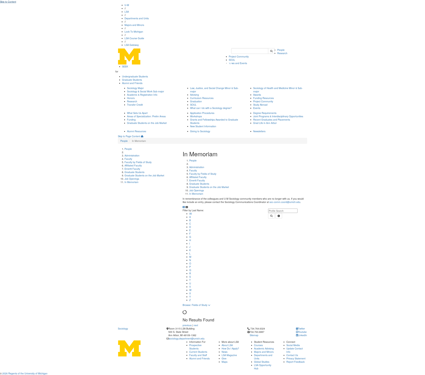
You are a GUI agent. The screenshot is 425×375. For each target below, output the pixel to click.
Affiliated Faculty (133, 165)
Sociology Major (135, 88)
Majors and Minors (134, 25)
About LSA (227, 345)
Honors (131, 98)
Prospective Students (195, 346)
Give (224, 358)
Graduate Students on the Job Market (147, 123)
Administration (132, 155)
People (281, 49)
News (224, 351)
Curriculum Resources (201, 98)
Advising (194, 94)
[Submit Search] (271, 51)
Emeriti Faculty (132, 168)
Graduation (196, 101)
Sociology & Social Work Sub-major (145, 91)
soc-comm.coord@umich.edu (284, 202)
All (190, 213)
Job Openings (132, 178)
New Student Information (203, 126)
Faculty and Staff (198, 355)
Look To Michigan (134, 31)
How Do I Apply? (230, 348)
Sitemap (254, 335)
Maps (224, 361)
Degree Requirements (264, 113)
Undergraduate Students (135, 76)
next (196, 325)
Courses (258, 345)
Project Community (239, 56)
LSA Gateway (132, 45)
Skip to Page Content (129, 136)
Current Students (198, 351)
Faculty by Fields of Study (138, 162)
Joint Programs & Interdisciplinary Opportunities (278, 116)
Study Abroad (260, 104)
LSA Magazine (229, 355)
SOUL (193, 104)
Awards (257, 94)
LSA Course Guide (134, 38)
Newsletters (259, 131)
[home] (142, 136)
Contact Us (292, 355)
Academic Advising (264, 348)
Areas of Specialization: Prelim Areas (146, 116)
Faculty (128, 158)
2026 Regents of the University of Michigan (24, 373)
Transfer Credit (135, 104)
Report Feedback (295, 361)
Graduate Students (132, 79)
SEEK (125, 66)
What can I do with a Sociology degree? (211, 108)
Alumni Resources (136, 131)
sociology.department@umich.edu (187, 338)
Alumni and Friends (132, 83)
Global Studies (261, 361)
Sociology (123, 328)
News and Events (238, 63)
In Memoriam (131, 182)
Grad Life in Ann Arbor (265, 123)
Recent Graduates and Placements (271, 119)
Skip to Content (8, 1)
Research (282, 53)
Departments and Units (137, 18)
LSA (127, 11)
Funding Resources (263, 98)
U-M (127, 5)
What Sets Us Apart (137, 113)
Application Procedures (202, 113)
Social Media (293, 345)
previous (187, 325)
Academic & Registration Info (142, 94)
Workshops (196, 116)
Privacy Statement (295, 358)
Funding (131, 119)
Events (256, 108)
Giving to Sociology (200, 131)
